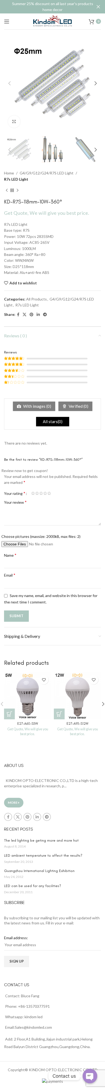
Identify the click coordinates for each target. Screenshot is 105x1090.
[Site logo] (52, 21)
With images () (36, 406)
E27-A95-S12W (77, 723)
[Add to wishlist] (43, 679)
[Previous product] (6, 190)
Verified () (78, 406)
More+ (14, 802)
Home (9, 173)
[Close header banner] (98, 6)
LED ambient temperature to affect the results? (43, 855)
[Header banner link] (44, 6)
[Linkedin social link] (38, 314)
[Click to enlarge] (14, 122)
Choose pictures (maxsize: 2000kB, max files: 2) (40, 536)
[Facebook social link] (18, 314)
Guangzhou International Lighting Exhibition (39, 871)
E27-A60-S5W (27, 723)
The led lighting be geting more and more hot (41, 840)
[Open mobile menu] (6, 21)
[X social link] (24, 314)
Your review (15, 502)
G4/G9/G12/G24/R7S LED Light (47, 173)
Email (9, 574)
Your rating (14, 493)
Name (10, 554)
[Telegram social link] (44, 314)
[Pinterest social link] (31, 314)
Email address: (16, 937)
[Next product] (17, 190)
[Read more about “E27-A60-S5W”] (9, 714)
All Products (36, 299)
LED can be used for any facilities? (32, 886)
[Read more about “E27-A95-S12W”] (59, 714)
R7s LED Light (16, 179)
